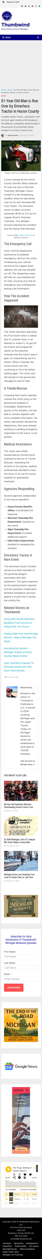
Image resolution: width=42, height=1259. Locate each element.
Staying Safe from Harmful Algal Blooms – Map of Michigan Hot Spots (21, 637)
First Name (9, 951)
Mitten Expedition (27, 1249)
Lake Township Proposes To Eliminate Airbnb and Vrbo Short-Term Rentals (19, 667)
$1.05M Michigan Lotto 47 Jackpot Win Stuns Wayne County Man (19, 841)
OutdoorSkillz (20, 1246)
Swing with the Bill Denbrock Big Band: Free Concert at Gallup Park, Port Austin (19, 623)
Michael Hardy (13, 135)
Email (7, 974)
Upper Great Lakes (11, 1252)
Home (3, 90)
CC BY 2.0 (28, 235)
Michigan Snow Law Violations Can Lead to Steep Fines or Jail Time (19, 876)
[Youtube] (26, 5)
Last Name (9, 963)
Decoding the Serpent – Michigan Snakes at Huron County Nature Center (18, 652)
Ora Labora (34, 1246)
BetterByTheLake (10, 1249)
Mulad (22, 235)
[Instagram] (36, 5)
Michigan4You (32, 1243)
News (10, 90)
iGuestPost (7, 1246)
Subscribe (13, 987)
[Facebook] (22, 5)
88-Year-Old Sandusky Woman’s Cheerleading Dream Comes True (18, 805)
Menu (8, 37)
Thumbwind (15, 25)
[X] (29, 5)
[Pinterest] (32, 5)
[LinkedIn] (39, 5)
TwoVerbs (7, 1243)
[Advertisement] (21, 62)
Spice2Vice (18, 1243)
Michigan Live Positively (13, 1255)
